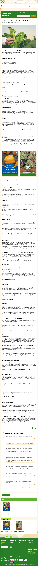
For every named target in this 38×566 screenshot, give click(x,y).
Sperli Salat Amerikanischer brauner (19, 531)
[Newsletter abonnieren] (36, 549)
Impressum (21, 542)
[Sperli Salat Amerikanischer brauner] (19, 525)
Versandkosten (17, 564)
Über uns (20, 543)
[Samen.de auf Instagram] (6, 561)
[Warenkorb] (36, 2)
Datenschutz (21, 545)
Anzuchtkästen (4, 78)
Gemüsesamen (3, 543)
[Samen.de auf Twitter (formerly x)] (2, 561)
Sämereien (3, 542)
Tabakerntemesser (21, 305)
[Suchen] (25, 2)
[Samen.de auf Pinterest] (8, 561)
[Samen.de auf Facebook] (4, 561)
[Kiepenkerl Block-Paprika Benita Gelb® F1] (6, 525)
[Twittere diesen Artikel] (33, 428)
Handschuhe (32, 306)
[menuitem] (20, 2)
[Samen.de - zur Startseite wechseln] (3, 1)
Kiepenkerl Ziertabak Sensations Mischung (6, 512)
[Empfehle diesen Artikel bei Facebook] (35, 428)
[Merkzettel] (31, 2)
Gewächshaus (23, 78)
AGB (11, 543)
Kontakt (11, 542)
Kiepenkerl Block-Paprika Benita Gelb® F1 (6, 532)
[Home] (2, 6)
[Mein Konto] (34, 2)
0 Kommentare (19, 22)
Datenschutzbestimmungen (32, 552)
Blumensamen (3, 544)
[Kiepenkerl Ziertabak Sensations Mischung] (6, 506)
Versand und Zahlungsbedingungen (13, 547)
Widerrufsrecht (12, 545)
